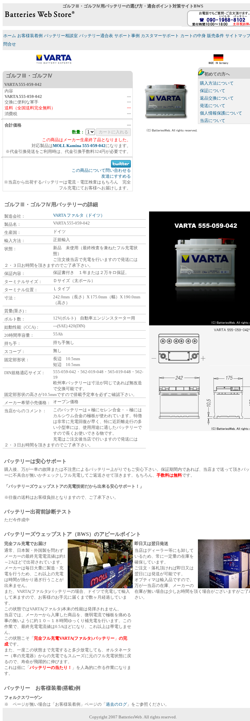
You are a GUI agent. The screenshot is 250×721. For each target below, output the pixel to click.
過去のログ (116, 704)
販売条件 (215, 35)
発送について (212, 105)
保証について (212, 90)
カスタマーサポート (160, 35)
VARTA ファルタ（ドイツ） (79, 215)
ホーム (9, 35)
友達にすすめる (116, 176)
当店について (212, 120)
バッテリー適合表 (96, 35)
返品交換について (217, 98)
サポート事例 (127, 35)
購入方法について (217, 83)
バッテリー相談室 (61, 35)
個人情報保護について (221, 113)
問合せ (9, 44)
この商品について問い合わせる (101, 170)
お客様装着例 (30, 35)
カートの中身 (193, 35)
